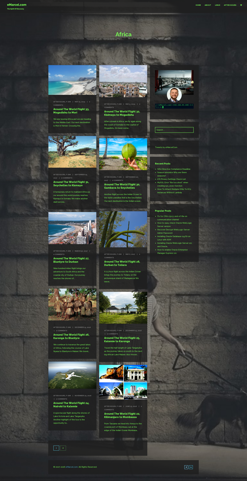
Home (198, 5)
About (208, 5)
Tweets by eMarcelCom (166, 147)
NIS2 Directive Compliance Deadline (173, 169)
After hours (230, 5)
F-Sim (68, 102)
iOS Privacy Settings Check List (171, 179)
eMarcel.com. (72, 467)
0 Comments (66, 178)
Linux (217, 5)
